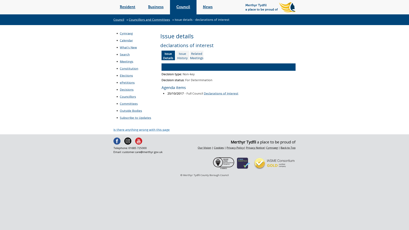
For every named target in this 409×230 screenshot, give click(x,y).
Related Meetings (196, 56)
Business (156, 7)
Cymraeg (126, 33)
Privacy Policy (235, 148)
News (208, 7)
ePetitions (127, 82)
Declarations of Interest (221, 93)
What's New (128, 47)
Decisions (127, 90)
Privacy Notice (255, 148)
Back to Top (288, 148)
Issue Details (168, 56)
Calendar (126, 40)
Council (183, 7)
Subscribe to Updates (135, 118)
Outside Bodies (131, 111)
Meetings (126, 61)
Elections (126, 75)
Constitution (129, 68)
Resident (127, 7)
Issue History (182, 56)
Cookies (219, 148)
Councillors (128, 97)
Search (125, 54)
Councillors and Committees (149, 20)
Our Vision (204, 148)
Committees (129, 104)
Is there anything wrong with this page (141, 130)
